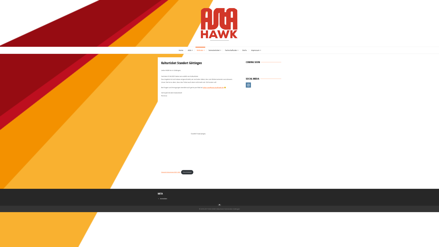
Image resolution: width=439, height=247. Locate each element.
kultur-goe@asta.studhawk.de (213, 87)
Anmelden (163, 199)
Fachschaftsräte (231, 50)
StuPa (244, 50)
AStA (189, 50)
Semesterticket (214, 50)
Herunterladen (187, 172)
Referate (200, 50)
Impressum (255, 50)
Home (181, 50)
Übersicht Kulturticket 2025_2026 (170, 172)
